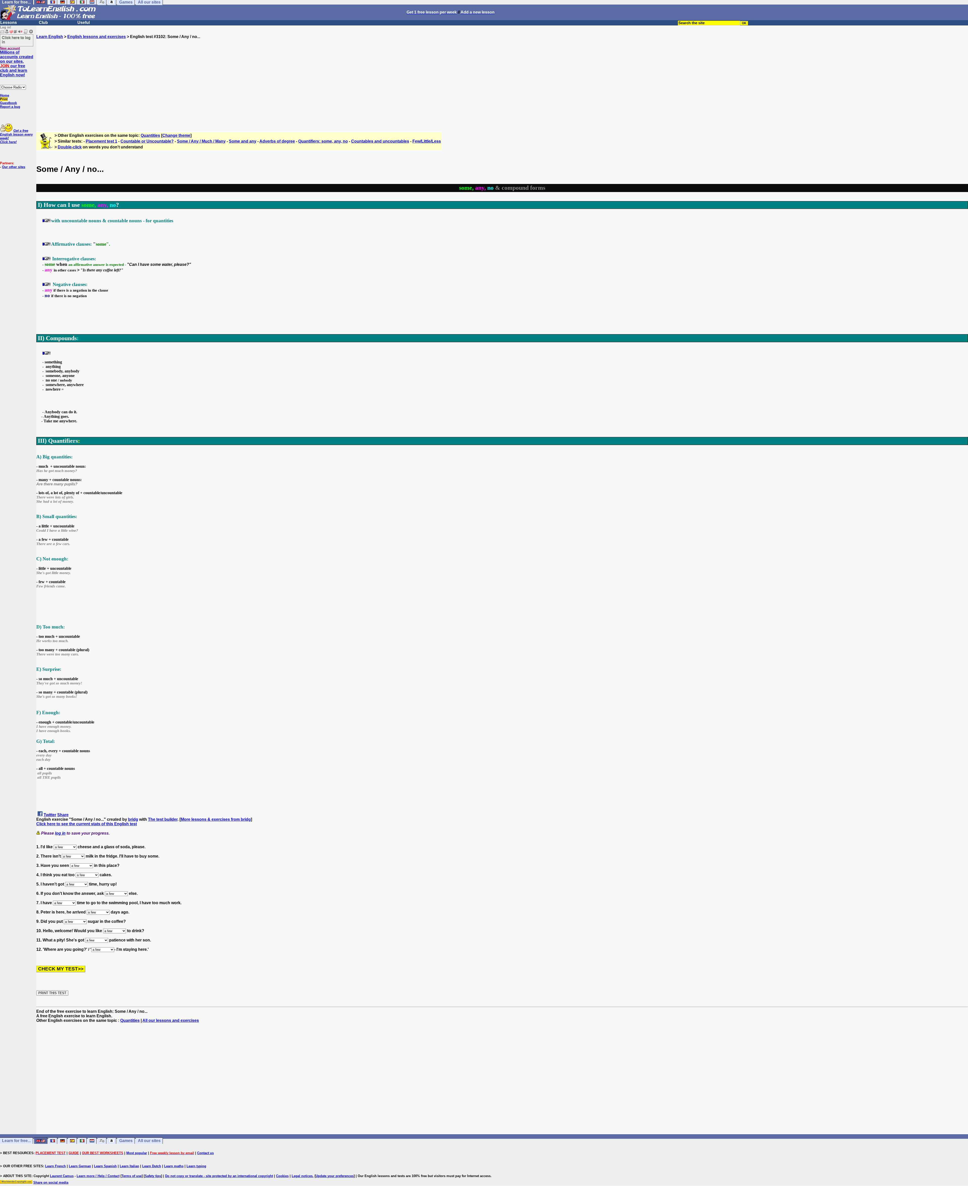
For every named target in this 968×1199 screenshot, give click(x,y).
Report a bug (10, 107)
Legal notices (302, 1176)
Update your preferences (335, 1176)
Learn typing (196, 1166)
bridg (133, 819)
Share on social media (50, 1182)
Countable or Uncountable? (147, 141)
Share (63, 815)
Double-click (70, 147)
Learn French (55, 1166)
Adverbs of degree (277, 141)
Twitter (50, 815)
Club (43, 22)
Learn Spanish (105, 1166)
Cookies (282, 1176)
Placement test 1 (101, 141)
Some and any (242, 141)
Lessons (8, 22)
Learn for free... (16, 1141)
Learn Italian (129, 1166)
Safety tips (153, 1176)
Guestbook (8, 103)
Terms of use (132, 1176)
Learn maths (174, 1166)
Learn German (80, 1166)
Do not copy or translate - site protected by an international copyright (219, 1176)
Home (4, 95)
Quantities (150, 135)
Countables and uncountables (380, 141)
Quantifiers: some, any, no (323, 141)
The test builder (162, 819)
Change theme (176, 135)
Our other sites (13, 167)
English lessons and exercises (96, 37)
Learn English (49, 37)
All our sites (149, 1141)
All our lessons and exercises (170, 1020)
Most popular (136, 1153)
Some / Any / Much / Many (201, 141)
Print (4, 99)
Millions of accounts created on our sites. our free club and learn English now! (16, 63)
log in (60, 833)
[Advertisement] (502, 83)
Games (126, 1141)
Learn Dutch (151, 1166)
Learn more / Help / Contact (98, 1176)
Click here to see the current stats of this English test (86, 824)
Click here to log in (16, 39)
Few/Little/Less (426, 141)
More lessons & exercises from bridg (216, 819)
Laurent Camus (62, 1176)
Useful (83, 22)
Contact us (205, 1153)
